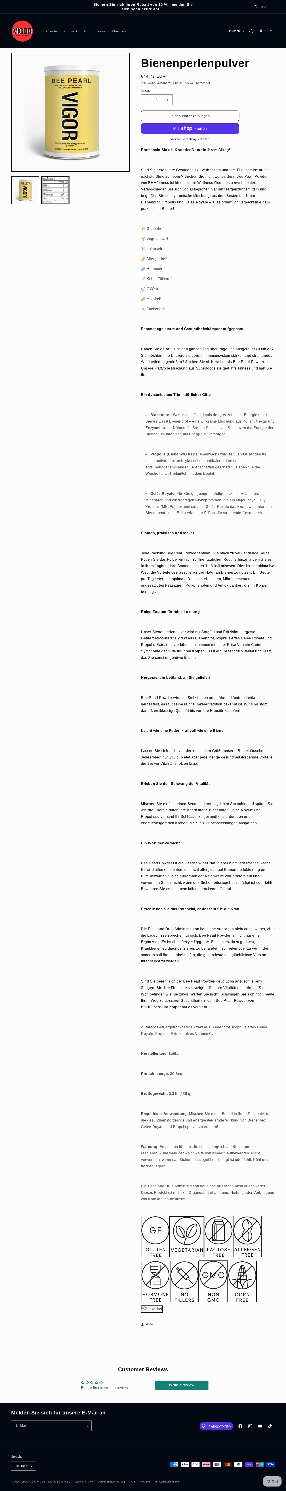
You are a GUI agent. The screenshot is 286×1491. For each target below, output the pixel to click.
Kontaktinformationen (168, 1481)
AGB (132, 1481)
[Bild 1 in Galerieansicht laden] (25, 190)
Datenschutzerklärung (111, 1481)
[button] (251, 31)
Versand (162, 83)
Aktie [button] (150, 1324)
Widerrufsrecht (84, 1481)
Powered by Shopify (58, 1481)
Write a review (181, 1385)
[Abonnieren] (86, 1426)
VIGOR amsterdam (33, 1481)
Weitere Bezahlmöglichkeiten (190, 139)
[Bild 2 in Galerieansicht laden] (55, 190)
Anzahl (145, 91)
